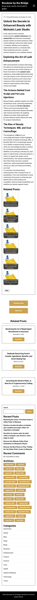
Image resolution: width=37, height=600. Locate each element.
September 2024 (23, 512)
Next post (18, 311)
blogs (5, 541)
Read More (18, 339)
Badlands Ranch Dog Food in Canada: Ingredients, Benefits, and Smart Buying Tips (18, 356)
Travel (5, 581)
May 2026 (19, 469)
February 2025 (10, 503)
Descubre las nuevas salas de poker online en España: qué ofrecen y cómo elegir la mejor (17, 435)
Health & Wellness (9, 573)
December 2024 (10, 507)
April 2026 (8, 473)
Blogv (5, 545)
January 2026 (23, 477)
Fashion (6, 557)
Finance (6, 561)
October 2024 (9, 512)
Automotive (7, 529)
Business (6, 549)
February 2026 (10, 477)
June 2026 (8, 469)
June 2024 (8, 520)
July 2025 (21, 490)
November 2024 (25, 507)
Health (5, 569)
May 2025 (19, 494)
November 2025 (25, 481)
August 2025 (9, 490)
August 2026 (9, 464)
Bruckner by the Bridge (15, 3)
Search (5, 407)
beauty (5, 533)
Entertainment (8, 553)
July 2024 (21, 516)
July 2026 (21, 464)
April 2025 (8, 499)
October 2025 (9, 486)
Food (5, 565)
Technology (7, 577)
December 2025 (10, 481)
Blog (6, 290)
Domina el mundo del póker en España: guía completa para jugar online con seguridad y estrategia (17, 427)
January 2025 (23, 503)
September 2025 (23, 486)
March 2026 (20, 473)
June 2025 (8, 494)
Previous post (18, 303)
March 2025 (20, 499)
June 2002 (19, 520)
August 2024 (9, 516)
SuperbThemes (18, 597)
